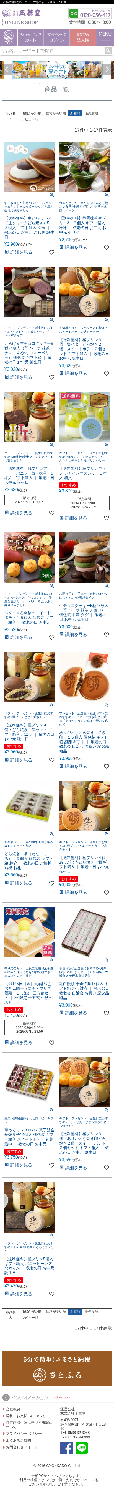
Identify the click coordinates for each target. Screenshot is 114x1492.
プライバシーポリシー (24, 1433)
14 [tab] (82, 83)
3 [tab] (39, 83)
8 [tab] (59, 83)
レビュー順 (30, 119)
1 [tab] (32, 83)
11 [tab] (70, 83)
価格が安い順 (32, 113)
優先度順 (91, 113)
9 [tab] (63, 83)
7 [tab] (55, 83)
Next (107, 69)
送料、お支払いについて (25, 1416)
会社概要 (13, 1409)
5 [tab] (47, 83)
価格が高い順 (56, 113)
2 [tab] (36, 83)
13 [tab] (78, 83)
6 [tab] (51, 83)
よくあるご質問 (18, 1440)
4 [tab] (43, 83)
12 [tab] (74, 83)
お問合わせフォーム (22, 1447)
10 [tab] (67, 83)
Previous (6, 69)
